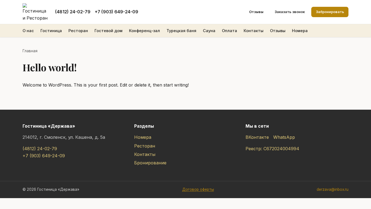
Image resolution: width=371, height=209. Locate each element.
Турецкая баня (181, 30)
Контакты (253, 30)
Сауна (209, 30)
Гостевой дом (108, 30)
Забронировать (330, 12)
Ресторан (78, 30)
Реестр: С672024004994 (272, 148)
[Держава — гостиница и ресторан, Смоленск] (36, 12)
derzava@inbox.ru (332, 189)
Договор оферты (198, 189)
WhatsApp (284, 137)
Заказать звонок (290, 12)
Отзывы (256, 12)
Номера (300, 30)
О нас (28, 30)
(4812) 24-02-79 (72, 11)
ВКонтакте (257, 137)
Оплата (229, 30)
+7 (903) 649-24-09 (116, 11)
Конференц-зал (144, 30)
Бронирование (150, 162)
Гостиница (51, 30)
